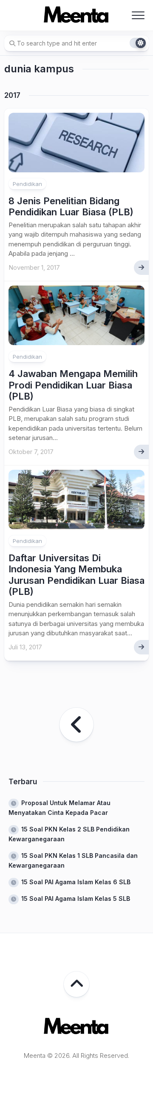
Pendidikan (27, 183)
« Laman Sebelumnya (77, 725)
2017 (12, 95)
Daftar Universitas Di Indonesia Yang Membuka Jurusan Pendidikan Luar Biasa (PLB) (76, 574)
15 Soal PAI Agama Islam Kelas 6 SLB (75, 882)
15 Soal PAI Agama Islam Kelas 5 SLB (75, 898)
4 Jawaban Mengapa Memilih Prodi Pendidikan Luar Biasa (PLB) (73, 385)
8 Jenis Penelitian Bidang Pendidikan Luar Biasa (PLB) (70, 206)
